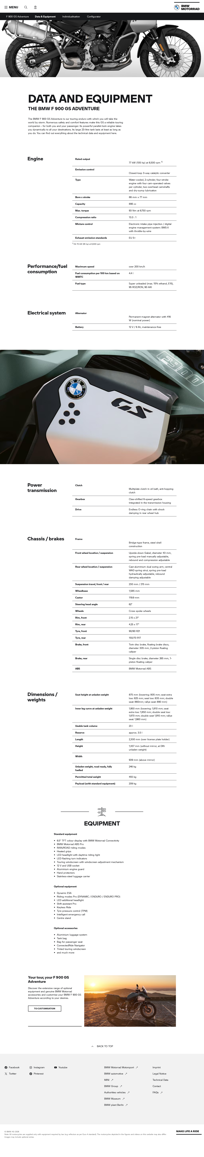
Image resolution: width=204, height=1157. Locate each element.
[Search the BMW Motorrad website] (26, 6)
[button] (11, 7)
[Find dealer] (35, 6)
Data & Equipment (45, 16)
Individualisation (71, 16)
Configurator (94, 16)
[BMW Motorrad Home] (187, 7)
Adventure (17, 16)
